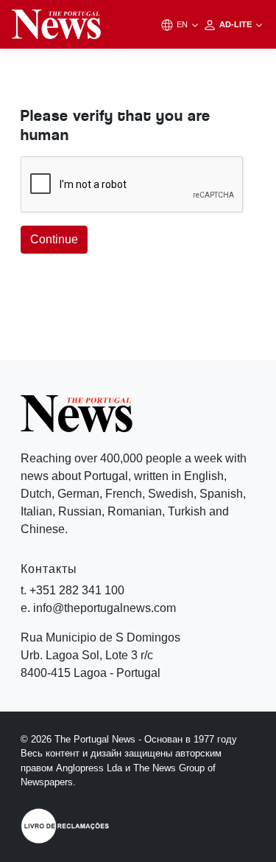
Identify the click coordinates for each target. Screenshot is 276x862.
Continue (54, 239)
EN (183, 24)
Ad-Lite (236, 24)
